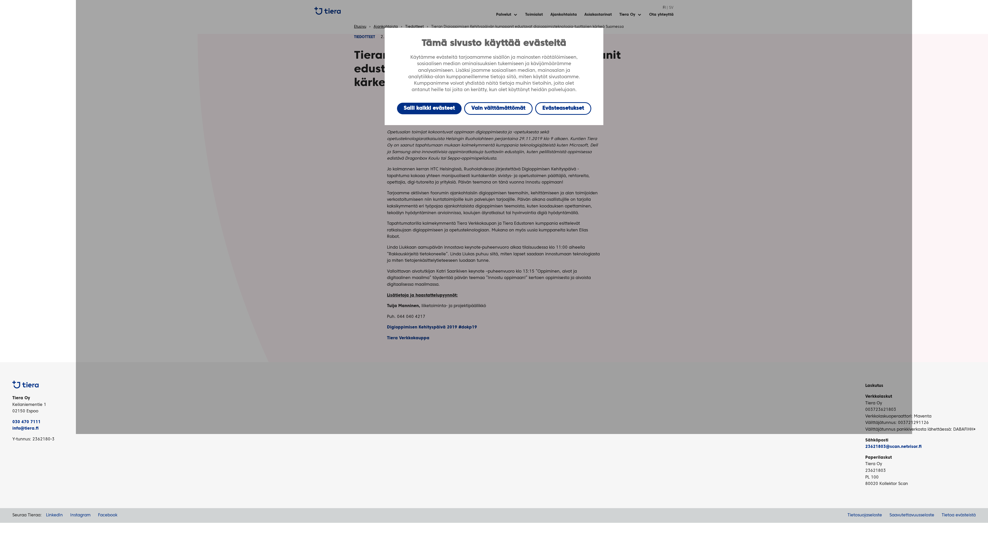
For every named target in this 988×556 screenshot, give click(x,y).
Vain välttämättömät (498, 108)
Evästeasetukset (563, 108)
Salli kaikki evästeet (429, 108)
